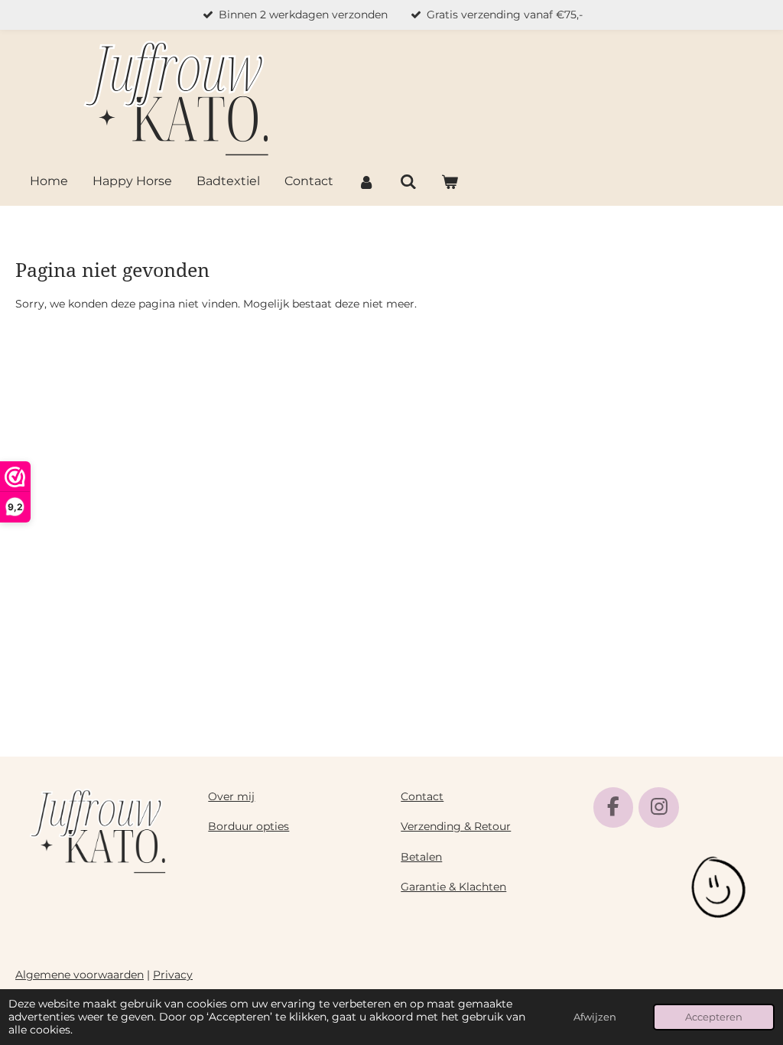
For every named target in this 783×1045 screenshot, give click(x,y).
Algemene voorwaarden (79, 975)
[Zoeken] (407, 182)
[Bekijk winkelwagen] (449, 182)
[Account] (366, 182)
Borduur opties (248, 826)
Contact (422, 796)
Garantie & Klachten (453, 887)
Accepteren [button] (713, 1017)
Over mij (231, 796)
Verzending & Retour (456, 826)
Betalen (421, 857)
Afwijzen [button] (594, 1017)
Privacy (173, 975)
